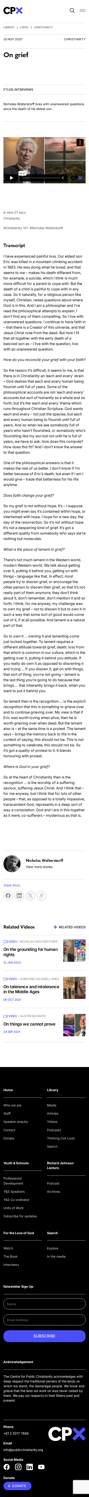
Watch (8, 1248)
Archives (53, 1191)
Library (9, 27)
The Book (10, 1256)
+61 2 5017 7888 (16, 1433)
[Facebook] (6, 1467)
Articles (52, 1113)
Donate (8, 1138)
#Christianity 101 (15, 228)
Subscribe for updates (20, 1216)
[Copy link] (41, 895)
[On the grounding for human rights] (74, 950)
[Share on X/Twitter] (30, 895)
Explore (52, 1248)
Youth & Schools (16, 1163)
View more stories (39, 867)
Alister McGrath (33, 1016)
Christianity (43, 27)
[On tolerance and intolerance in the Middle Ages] (74, 988)
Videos (52, 1121)
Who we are (12, 1105)
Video (24, 27)
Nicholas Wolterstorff (39, 941)
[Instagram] (18, 1467)
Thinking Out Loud (61, 1138)
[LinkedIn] (29, 1467)
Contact (9, 1130)
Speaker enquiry (15, 1121)
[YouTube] (41, 1467)
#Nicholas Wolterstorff (46, 228)
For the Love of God (18, 1233)
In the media (56, 1256)
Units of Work (13, 1208)
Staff (6, 1113)
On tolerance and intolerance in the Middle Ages (31, 989)
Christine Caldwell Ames (39, 979)
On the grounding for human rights (30, 952)
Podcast (53, 1183)
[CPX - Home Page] (13, 10)
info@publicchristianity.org (23, 1450)
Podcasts (54, 1130)
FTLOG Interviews (18, 89)
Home (8, 1090)
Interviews (11, 1265)
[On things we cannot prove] (74, 1025)
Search (52, 1146)
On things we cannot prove (29, 1024)
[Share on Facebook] (8, 895)
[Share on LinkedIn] (19, 895)
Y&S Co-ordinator (16, 1200)
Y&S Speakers (14, 1191)
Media (51, 1105)
